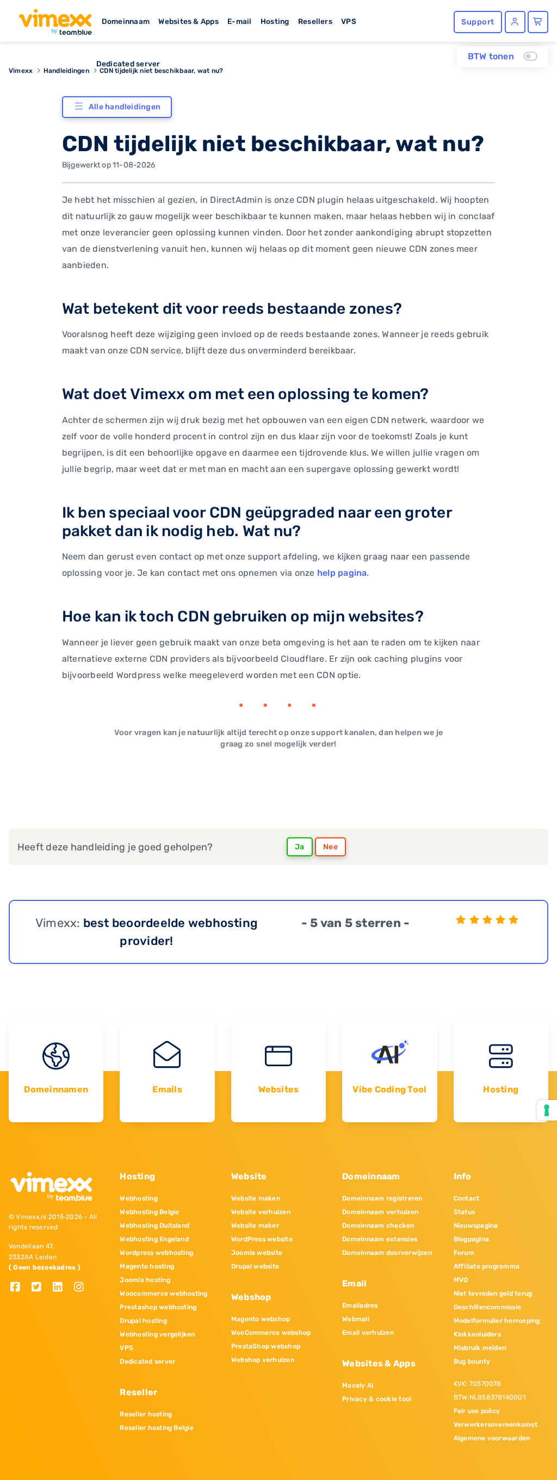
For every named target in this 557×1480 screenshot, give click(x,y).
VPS (348, 21)
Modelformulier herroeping (497, 1320)
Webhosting (138, 1198)
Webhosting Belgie (149, 1212)
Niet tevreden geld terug (493, 1293)
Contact (467, 1198)
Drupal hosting (143, 1320)
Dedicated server (128, 63)
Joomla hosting (145, 1280)
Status (464, 1212)
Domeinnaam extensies (379, 1239)
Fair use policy (477, 1411)
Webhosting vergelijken (157, 1334)
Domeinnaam (126, 21)
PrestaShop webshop (265, 1346)
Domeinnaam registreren (382, 1198)
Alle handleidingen (124, 106)
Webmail (355, 1319)
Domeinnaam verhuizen (380, 1212)
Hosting (275, 21)
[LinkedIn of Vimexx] (61, 1288)
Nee (330, 846)
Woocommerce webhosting (163, 1293)
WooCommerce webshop (271, 1332)
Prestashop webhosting (158, 1307)
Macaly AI (358, 1385)
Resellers (315, 21)
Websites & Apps (188, 21)
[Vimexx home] (51, 19)
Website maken (255, 1198)
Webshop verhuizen (262, 1360)
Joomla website (256, 1253)
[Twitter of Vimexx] (40, 1288)
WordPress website (262, 1239)
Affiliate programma (487, 1266)
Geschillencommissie (488, 1307)
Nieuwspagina (476, 1225)
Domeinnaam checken (378, 1225)
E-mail (239, 21)
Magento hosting (147, 1266)
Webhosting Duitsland (154, 1225)
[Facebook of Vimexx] (19, 1288)
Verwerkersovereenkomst (495, 1424)
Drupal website (255, 1266)
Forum (464, 1253)
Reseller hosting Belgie (157, 1428)
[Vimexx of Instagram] (81, 1288)
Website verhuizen (260, 1212)
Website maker (255, 1225)
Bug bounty (472, 1361)
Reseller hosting (146, 1414)
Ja (300, 846)
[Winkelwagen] (538, 22)
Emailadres (359, 1305)
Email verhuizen (368, 1332)
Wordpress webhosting (156, 1253)
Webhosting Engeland (154, 1239)
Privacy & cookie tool (376, 1399)
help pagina (342, 573)
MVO (461, 1280)
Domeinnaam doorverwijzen (387, 1253)
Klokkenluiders (477, 1334)
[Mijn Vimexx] (515, 22)
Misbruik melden (480, 1348)
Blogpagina (471, 1239)
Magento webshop (260, 1319)
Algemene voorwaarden (492, 1438)
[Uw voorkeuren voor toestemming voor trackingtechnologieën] (546, 1110)
